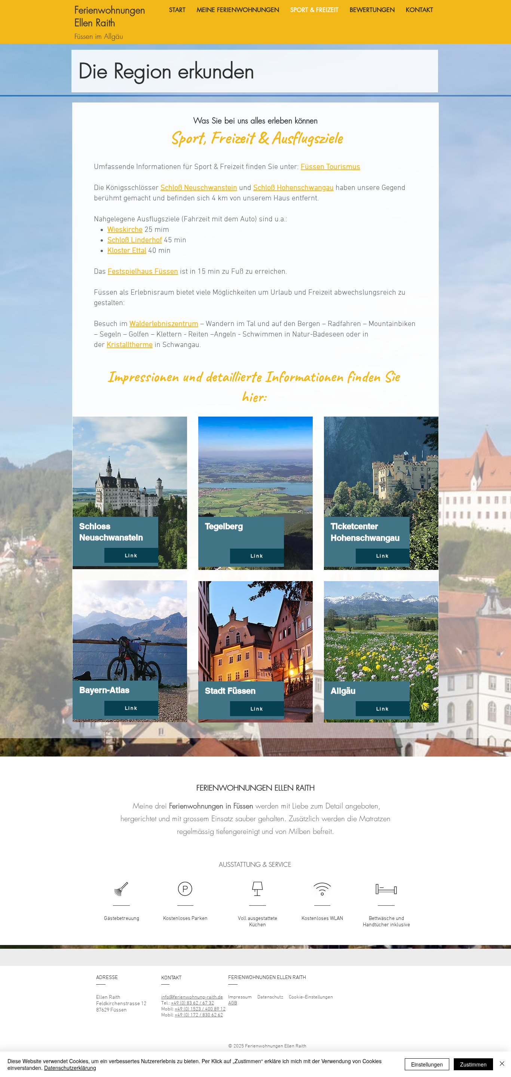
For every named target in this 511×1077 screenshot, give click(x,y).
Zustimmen (473, 1064)
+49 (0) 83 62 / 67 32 (192, 1003)
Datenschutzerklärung (70, 1067)
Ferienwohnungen (109, 10)
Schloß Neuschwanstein (198, 188)
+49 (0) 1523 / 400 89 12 (200, 1009)
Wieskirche (125, 229)
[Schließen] (502, 1064)
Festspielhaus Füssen (143, 271)
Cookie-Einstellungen (311, 997)
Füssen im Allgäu (98, 36)
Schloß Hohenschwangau (293, 188)
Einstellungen (427, 1064)
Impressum (240, 997)
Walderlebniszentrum (163, 324)
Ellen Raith (96, 22)
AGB (232, 1003)
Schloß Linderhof (134, 240)
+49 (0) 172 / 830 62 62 (199, 1015)
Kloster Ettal (126, 250)
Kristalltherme (130, 345)
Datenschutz (270, 997)
